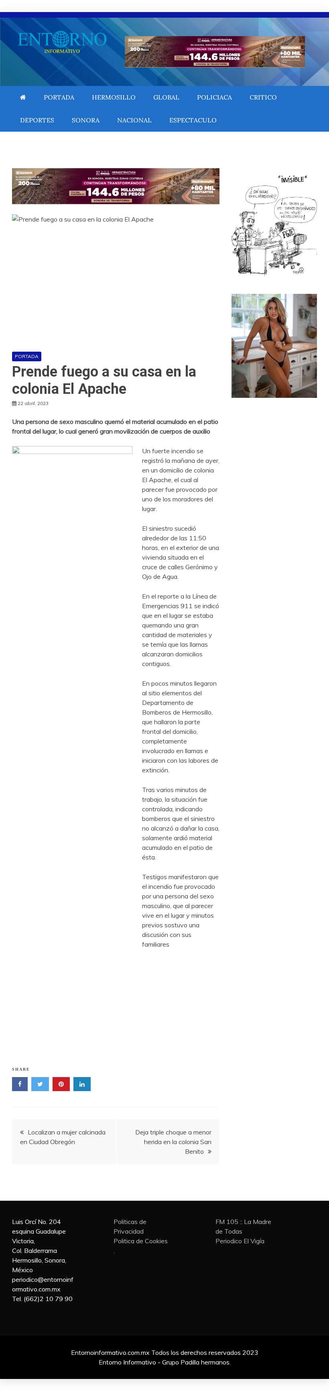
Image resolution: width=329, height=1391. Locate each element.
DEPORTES (37, 120)
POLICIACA (214, 97)
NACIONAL (134, 120)
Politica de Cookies (141, 1241)
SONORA (86, 120)
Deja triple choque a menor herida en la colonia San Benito (173, 1141)
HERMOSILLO (114, 97)
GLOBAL (166, 97)
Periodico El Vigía (239, 1241)
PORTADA (59, 97)
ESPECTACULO (193, 120)
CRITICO (263, 97)
